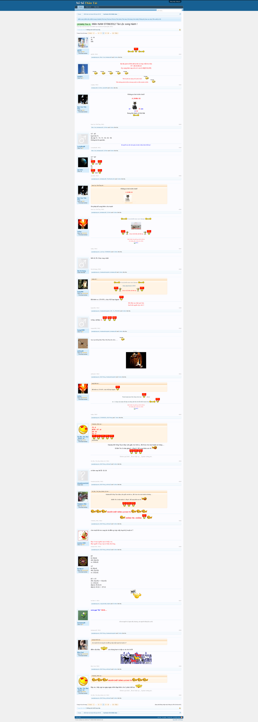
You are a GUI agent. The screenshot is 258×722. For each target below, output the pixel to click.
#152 (180, 414)
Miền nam (81, 19)
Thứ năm (118, 19)
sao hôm (80, 170)
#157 (180, 600)
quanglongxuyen (95, 57)
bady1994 (80, 292)
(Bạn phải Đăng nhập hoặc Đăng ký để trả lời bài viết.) (168, 704)
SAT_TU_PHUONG (115, 311)
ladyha (108, 603)
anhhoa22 (80, 351)
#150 (180, 328)
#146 (180, 209)
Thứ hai (104, 19)
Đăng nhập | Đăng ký (175, 1)
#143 (180, 124)
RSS (181, 717)
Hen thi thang (81, 271)
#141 (180, 54)
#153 (180, 461)
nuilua (79, 231)
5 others (115, 464)
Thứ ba (109, 19)
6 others (112, 87)
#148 (180, 269)
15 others (115, 251)
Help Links (96, 7)
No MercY (80, 569)
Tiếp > (116, 33)
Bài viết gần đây (91, 9)
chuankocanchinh (82, 483)
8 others (116, 57)
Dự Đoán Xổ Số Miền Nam (91, 26)
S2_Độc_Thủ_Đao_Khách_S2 (82, 437)
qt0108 (79, 50)
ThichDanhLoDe (111, 179)
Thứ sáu (124, 19)
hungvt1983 (81, 330)
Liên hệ (159, 717)
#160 (180, 695)
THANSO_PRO (81, 504)
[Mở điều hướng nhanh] (180, 14)
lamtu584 (105, 87)
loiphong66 (106, 26)
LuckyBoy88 (81, 146)
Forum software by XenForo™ (89, 719)
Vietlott (99, 19)
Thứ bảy (130, 19)
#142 (180, 84)
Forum (80, 7)
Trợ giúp (164, 717)
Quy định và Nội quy (178, 719)
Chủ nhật (135, 19)
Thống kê (141, 19)
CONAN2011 (108, 251)
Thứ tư (113, 19)
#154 (180, 481)
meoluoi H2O (81, 543)
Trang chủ (169, 717)
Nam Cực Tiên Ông (81, 107)
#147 (180, 248)
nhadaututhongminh (105, 272)
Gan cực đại (148, 19)
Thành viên (88, 7)
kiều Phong (103, 377)
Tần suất (155, 19)
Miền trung (93, 19)
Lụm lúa (102, 251)
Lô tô (159, 19)
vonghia (79, 76)
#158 (180, 630)
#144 (180, 147)
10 (108, 33)
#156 (180, 546)
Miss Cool (102, 57)
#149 (180, 308)
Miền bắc (86, 19)
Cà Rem (100, 87)
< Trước (90, 33)
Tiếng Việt (78, 717)
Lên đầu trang (176, 717)
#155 (180, 520)
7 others (117, 417)
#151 (180, 374)
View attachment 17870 (129, 286)
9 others (112, 127)
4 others (119, 179)
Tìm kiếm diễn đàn (80, 9)
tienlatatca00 (109, 57)
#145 (180, 175)
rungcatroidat (103, 603)
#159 (180, 666)
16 (113, 33)
